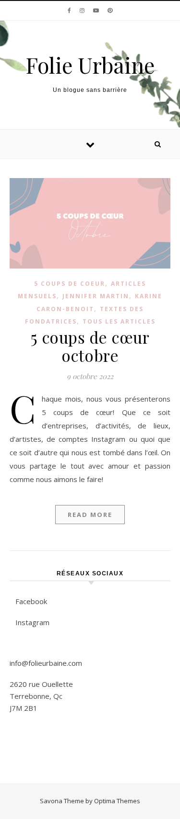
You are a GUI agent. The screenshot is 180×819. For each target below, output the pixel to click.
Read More (90, 514)
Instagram (32, 622)
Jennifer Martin (95, 296)
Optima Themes (117, 801)
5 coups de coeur (69, 284)
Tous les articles (119, 321)
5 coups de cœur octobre (90, 346)
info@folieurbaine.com (46, 663)
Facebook (31, 601)
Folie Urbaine (90, 65)
